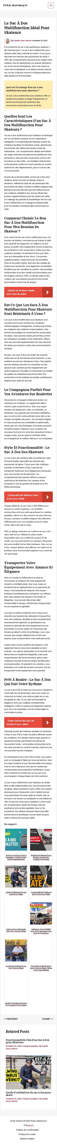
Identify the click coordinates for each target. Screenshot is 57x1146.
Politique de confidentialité (27, 1130)
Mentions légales (27, 1139)
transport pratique (30, 1046)
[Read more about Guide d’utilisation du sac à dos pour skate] (28, 1072)
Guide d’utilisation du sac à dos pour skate (28, 1093)
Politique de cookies (27, 1134)
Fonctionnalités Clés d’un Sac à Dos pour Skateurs (27, 1041)
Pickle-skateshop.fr (15, 5)
